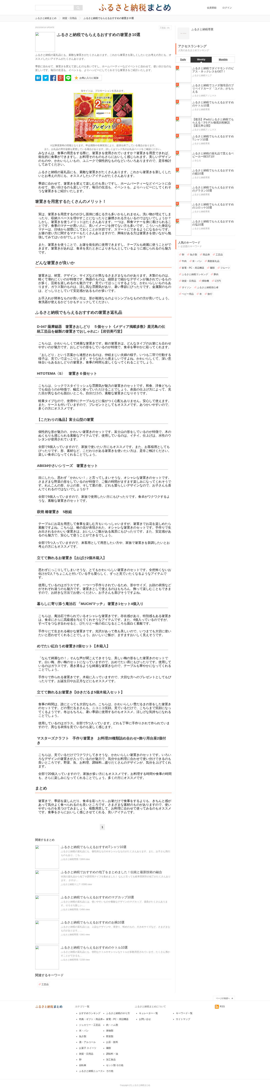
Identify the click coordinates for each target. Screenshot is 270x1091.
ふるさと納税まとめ (46, 18)
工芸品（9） (165, 28)
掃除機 (205, 281)
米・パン (197, 261)
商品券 (206, 254)
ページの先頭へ (223, 998)
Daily (183, 59)
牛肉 (184, 261)
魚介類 (193, 254)
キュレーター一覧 (148, 1013)
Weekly (201, 59)
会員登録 (211, 7)
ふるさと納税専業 (69, 859)
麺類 (212, 267)
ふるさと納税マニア (70, 884)
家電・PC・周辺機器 (193, 267)
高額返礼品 (213, 261)
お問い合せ (145, 1019)
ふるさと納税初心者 (207, 287)
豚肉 (216, 274)
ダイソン (186, 287)
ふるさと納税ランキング (195, 274)
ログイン (227, 7)
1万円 (218, 281)
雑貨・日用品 (69, 18)
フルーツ (225, 267)
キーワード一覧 (184, 1013)
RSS (222, 1006)
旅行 (210, 294)
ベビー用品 (188, 294)
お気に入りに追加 (88, 78)
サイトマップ (183, 1019)
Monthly (223, 59)
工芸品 (45, 984)
